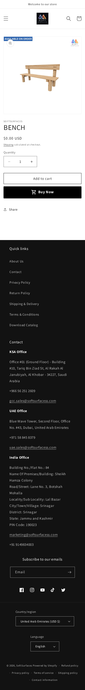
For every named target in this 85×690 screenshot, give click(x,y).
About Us (16, 261)
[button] (6, 18)
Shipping (8, 144)
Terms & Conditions (24, 314)
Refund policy (69, 665)
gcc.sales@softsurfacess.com (32, 400)
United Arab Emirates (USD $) (40, 621)
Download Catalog (23, 325)
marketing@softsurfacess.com (33, 534)
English (40, 646)
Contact (15, 272)
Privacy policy (20, 672)
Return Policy (19, 293)
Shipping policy (68, 672)
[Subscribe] (69, 572)
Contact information (44, 680)
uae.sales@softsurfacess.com (32, 447)
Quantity (9, 152)
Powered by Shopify (45, 665)
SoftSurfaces (24, 665)
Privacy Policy (19, 282)
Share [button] (13, 209)
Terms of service (44, 672)
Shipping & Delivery (24, 304)
